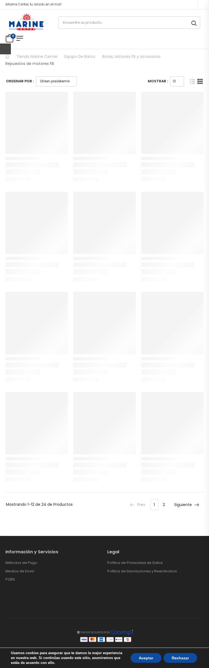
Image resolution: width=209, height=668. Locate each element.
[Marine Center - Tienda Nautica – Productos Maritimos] (26, 22)
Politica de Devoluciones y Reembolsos (142, 571)
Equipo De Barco (79, 56)
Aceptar (146, 658)
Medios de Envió (19, 571)
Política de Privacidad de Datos (135, 563)
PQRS (10, 579)
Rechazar (180, 658)
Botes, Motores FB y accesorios (131, 56)
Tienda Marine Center (37, 56)
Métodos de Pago (21, 563)
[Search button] (194, 22)
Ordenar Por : (20, 81)
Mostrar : (158, 81)
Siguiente (183, 504)
